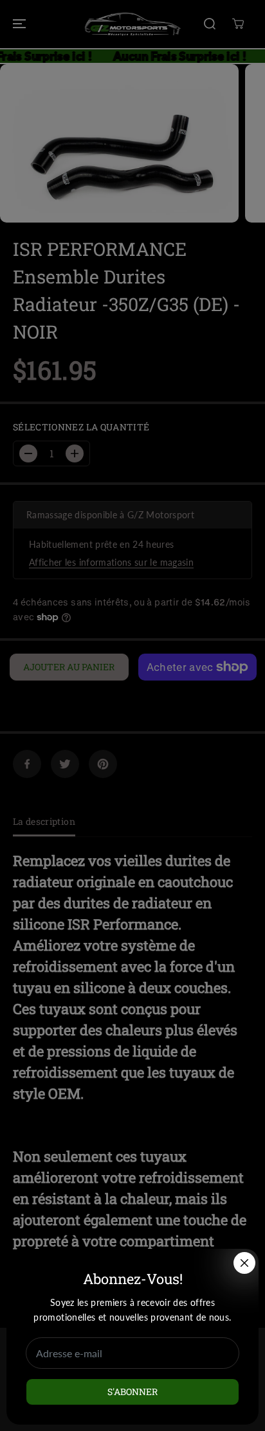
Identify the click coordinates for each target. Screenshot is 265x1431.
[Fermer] (244, 1263)
